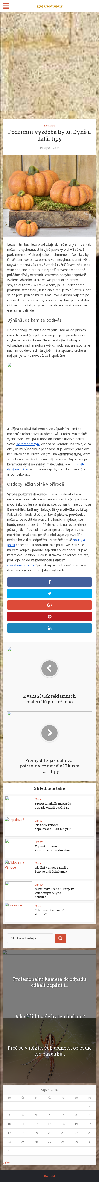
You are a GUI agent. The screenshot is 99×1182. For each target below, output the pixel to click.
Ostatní (49, 125)
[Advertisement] (49, 63)
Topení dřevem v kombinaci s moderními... (53, 848)
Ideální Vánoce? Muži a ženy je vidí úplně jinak (51, 869)
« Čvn (7, 1163)
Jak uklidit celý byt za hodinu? (49, 1016)
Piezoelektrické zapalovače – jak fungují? (53, 827)
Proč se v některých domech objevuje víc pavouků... (50, 1051)
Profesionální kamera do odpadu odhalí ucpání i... (53, 805)
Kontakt (49, 1176)
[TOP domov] (49, 5)
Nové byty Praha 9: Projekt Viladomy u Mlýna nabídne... (54, 893)
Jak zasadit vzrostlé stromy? (49, 912)
